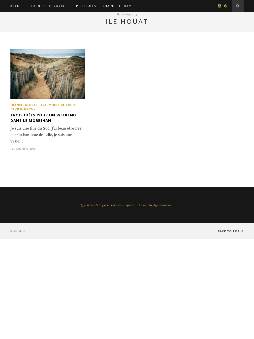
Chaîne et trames (119, 6)
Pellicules (86, 6)
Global (31, 105)
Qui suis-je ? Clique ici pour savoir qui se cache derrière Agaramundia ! (127, 205)
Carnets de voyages (50, 6)
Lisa (43, 105)
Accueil (17, 6)
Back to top (229, 231)
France (16, 105)
